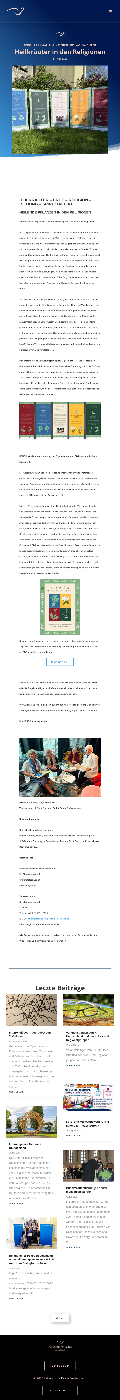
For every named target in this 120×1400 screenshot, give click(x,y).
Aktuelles (30, 45)
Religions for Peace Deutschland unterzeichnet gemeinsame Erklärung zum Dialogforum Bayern (31, 1259)
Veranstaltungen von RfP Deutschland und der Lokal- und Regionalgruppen (87, 1036)
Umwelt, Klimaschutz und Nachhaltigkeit (68, 45)
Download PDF (60, 662)
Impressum (60, 1365)
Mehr (60, 1318)
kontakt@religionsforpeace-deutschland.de (48, 918)
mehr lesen (16, 1092)
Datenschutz (60, 1390)
